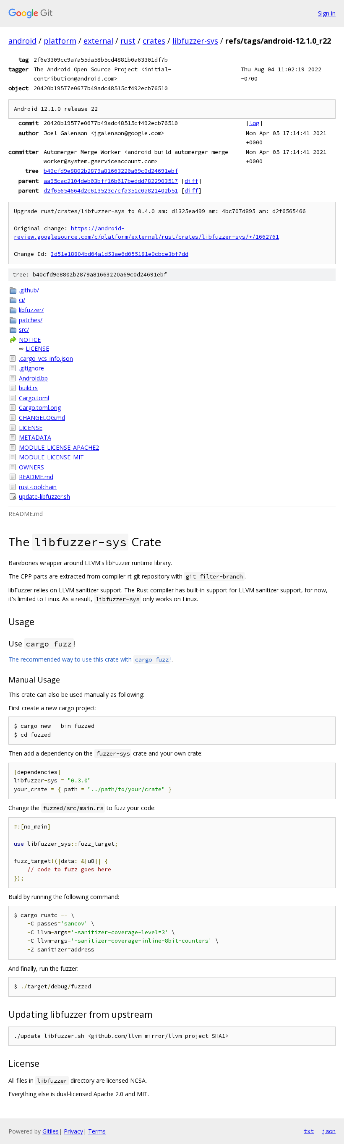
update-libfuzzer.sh (44, 496)
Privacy (73, 1131)
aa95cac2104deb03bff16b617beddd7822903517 (111, 181)
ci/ (22, 300)
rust (128, 41)
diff (191, 181)
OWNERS (31, 467)
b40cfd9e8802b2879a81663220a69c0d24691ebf (111, 171)
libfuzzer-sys (195, 41)
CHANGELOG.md (42, 418)
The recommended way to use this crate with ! (90, 659)
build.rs (28, 388)
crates (154, 41)
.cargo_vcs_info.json (46, 358)
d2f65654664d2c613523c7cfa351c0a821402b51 (111, 190)
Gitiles (50, 1131)
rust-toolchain (38, 487)
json (329, 1131)
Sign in (327, 13)
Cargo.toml (34, 398)
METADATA (35, 437)
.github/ (29, 290)
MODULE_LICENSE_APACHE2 (59, 447)
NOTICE (30, 340)
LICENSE (37, 348)
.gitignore (31, 368)
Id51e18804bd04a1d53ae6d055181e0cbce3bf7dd (119, 254)
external (98, 41)
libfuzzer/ (31, 310)
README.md (36, 477)
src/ (24, 330)
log (254, 123)
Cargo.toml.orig (40, 408)
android (22, 41)
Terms (97, 1131)
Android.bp (33, 378)
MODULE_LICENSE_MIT (51, 457)
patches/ (30, 320)
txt (309, 1131)
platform (60, 41)
